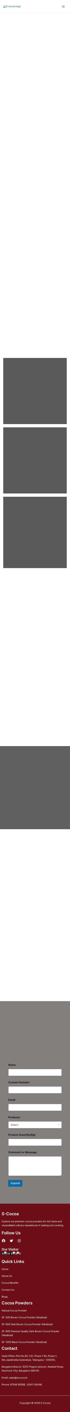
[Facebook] (4, 1240)
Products (15, 1117)
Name (13, 1064)
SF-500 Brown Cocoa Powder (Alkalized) (24, 1317)
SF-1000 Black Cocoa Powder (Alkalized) (24, 1342)
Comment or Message (22, 1152)
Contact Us (8, 1289)
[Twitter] (11, 1240)
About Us (7, 1276)
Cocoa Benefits (10, 1282)
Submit (15, 1183)
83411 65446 (34, 1384)
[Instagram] (19, 1240)
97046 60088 (17, 1384)
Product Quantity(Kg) (22, 1134)
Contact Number (19, 1082)
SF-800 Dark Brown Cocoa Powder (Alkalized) (27, 1324)
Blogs (5, 1296)
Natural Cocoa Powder (14, 1310)
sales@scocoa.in (18, 1377)
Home (5, 1269)
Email (12, 1099)
